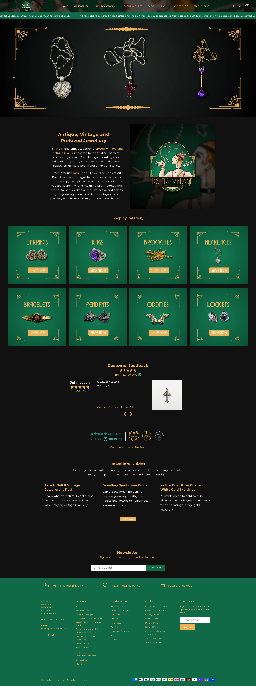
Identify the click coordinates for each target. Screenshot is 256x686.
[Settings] (240, 6)
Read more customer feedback (128, 447)
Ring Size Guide (179, 6)
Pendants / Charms (120, 631)
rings (109, 173)
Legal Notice (151, 619)
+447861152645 (56, 619)
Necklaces (116, 623)
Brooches (115, 615)
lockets (78, 173)
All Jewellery (81, 6)
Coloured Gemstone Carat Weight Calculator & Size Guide (89, 622)
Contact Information (155, 610)
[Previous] (5, 68)
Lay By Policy (152, 615)
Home (65, 6)
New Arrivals (117, 606)
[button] (245, 6)
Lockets (115, 639)
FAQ (163, 6)
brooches (66, 177)
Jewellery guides (132, 6)
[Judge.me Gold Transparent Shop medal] (146, 436)
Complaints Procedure (156, 606)
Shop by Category (105, 6)
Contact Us (81, 660)
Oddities (115, 627)
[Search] (234, 6)
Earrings (115, 619)
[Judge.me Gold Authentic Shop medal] (134, 436)
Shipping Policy (153, 638)
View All (128, 519)
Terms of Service (153, 642)
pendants (114, 177)
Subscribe (155, 567)
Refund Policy (152, 627)
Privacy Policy (152, 623)
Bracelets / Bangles (120, 610)
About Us (80, 664)
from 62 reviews (126, 374)
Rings (113, 635)
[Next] (250, 68)
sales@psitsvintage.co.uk (54, 628)
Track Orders (201, 6)
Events (151, 6)
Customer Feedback (86, 656)
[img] (128, 370)
